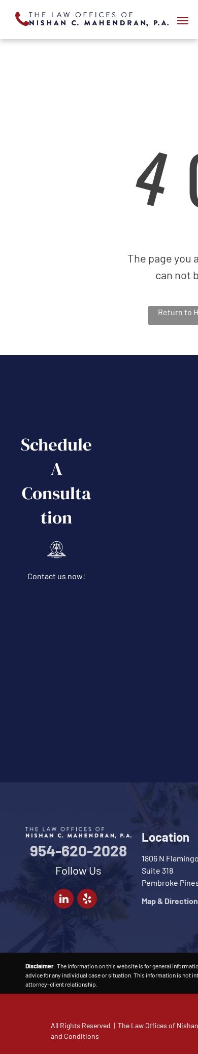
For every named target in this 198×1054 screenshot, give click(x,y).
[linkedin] (64, 900)
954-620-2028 (78, 850)
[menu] (183, 21)
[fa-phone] (22, 28)
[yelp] (87, 900)
